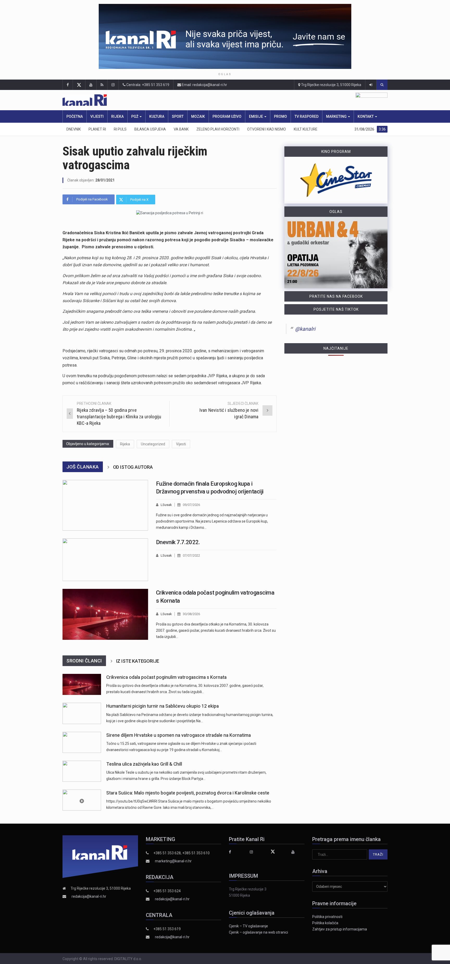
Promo (280, 116)
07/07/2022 (191, 555)
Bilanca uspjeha (150, 129)
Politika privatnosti (327, 917)
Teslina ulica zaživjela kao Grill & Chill (144, 764)
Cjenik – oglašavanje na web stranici (258, 932)
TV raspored (306, 116)
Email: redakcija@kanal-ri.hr (204, 85)
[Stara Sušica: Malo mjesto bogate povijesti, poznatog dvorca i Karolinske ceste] (82, 800)
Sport (178, 116)
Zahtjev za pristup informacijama (339, 929)
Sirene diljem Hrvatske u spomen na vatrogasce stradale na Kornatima (178, 735)
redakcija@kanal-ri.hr (89, 896)
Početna (74, 116)
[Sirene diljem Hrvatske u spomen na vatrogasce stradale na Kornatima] (82, 742)
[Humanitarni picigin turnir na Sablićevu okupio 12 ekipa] (82, 713)
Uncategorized (153, 444)
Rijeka (117, 116)
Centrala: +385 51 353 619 (147, 85)
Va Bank (181, 129)
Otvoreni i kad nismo (266, 129)
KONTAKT (366, 116)
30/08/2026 (191, 614)
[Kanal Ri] (157, 100)
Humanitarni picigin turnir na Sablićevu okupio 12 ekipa (162, 706)
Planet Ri (97, 129)
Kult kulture (305, 129)
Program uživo (227, 116)
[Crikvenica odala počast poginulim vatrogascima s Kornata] (105, 614)
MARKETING (336, 116)
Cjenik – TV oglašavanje (248, 926)
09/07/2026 (191, 505)
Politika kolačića (325, 923)
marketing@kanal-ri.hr (173, 861)
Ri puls (120, 129)
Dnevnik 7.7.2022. (178, 542)
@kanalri (305, 329)
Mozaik (198, 116)
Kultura (156, 116)
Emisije (256, 116)
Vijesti (97, 116)
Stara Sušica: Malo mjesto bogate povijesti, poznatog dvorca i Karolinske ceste (187, 793)
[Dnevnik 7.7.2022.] (105, 559)
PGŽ (135, 116)
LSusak (166, 505)
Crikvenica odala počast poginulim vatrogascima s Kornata (166, 677)
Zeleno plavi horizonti (217, 129)
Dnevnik (73, 129)
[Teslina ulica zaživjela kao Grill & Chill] (82, 771)
